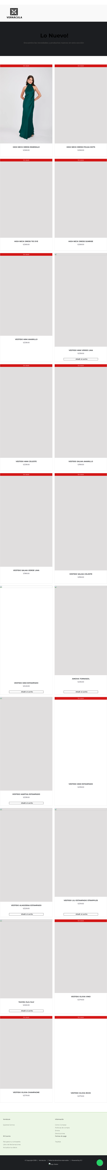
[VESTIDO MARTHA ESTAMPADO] (26, 744)
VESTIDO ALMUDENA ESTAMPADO (26, 905)
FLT (81, 1160)
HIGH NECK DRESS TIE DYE (26, 241)
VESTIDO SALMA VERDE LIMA (26, 570)
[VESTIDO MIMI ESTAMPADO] (26, 632)
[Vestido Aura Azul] (26, 958)
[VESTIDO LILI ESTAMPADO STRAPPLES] (81, 852)
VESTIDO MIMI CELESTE (26, 461)
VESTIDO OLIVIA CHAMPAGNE (26, 1092)
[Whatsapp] (55, 1144)
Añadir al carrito (81, 359)
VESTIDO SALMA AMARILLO (81, 461)
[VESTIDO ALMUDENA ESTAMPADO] (26, 855)
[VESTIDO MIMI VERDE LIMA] (81, 300)
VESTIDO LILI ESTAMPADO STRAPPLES (81, 900)
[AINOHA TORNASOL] (81, 630)
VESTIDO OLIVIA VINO (81, 997)
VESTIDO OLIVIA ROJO (81, 1093)
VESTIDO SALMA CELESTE (80, 574)
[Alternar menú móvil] (103, 10)
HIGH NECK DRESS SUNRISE (80, 241)
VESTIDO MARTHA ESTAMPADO (26, 794)
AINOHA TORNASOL (81, 679)
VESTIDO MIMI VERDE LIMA (81, 350)
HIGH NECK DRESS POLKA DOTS (81, 147)
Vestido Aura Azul (26, 1002)
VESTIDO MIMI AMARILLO (26, 339)
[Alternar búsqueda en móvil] (99, 10)
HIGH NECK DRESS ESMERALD (26, 147)
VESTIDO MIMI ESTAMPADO (26, 683)
